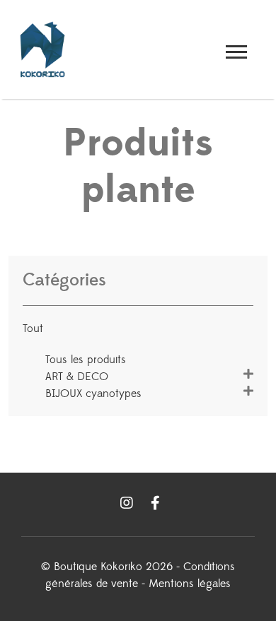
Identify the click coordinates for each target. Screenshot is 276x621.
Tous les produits (85, 360)
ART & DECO (76, 376)
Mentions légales (190, 583)
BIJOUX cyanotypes (93, 393)
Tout (33, 328)
